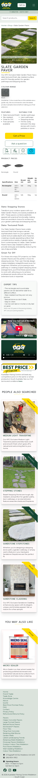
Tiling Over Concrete (11, 731)
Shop (10, 25)
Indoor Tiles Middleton (12, 751)
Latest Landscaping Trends (13, 738)
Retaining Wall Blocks (11, 733)
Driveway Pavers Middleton (14, 742)
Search (32, 18)
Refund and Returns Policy (13, 714)
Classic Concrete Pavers (12, 720)
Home (3, 25)
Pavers (5, 718)
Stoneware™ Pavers (11, 727)
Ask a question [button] (19, 143)
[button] (6, 46)
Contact (6, 709)
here (20, 381)
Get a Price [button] (19, 136)
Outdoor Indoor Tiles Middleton (15, 744)
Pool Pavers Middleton (12, 747)
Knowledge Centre (10, 698)
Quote (5, 703)
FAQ (5, 707)
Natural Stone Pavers (11, 724)
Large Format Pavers (11, 722)
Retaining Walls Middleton (13, 740)
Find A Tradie (8, 694)
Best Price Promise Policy (13, 705)
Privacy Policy (8, 712)
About (5, 701)
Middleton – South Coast (19, 12)
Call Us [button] (22, 5)
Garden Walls (8, 735)
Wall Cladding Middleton (13, 749)
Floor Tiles (7, 729)
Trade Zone (7, 696)
